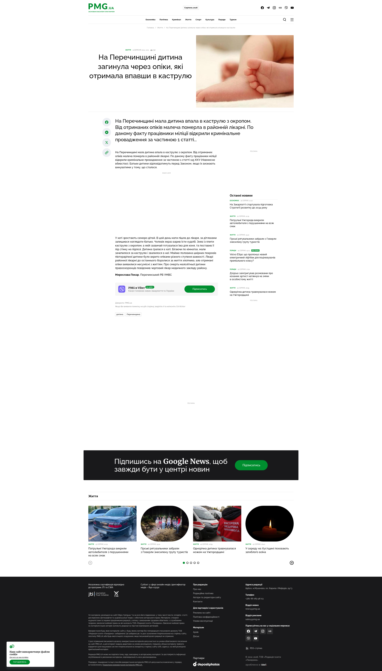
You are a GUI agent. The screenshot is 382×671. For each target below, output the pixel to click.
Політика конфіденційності (206, 617)
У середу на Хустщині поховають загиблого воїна (267, 550)
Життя (188, 19)
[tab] (184, 563)
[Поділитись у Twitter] (106, 142)
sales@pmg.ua (252, 619)
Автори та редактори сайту (207, 597)
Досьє (196, 636)
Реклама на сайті (201, 613)
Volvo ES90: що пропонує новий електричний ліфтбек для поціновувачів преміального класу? (252, 257)
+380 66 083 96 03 (254, 598)
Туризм (233, 19)
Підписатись (199, 289)
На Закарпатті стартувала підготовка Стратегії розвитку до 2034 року (251, 206)
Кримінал (176, 19)
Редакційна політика (203, 593)
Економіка (150, 19)
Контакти (197, 601)
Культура (209, 19)
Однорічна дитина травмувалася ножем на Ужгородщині (253, 293)
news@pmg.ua (252, 609)
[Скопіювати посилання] (106, 152)
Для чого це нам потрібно (19, 657)
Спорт (198, 19)
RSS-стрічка (256, 648)
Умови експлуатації (203, 621)
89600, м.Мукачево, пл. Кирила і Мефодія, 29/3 (268, 588)
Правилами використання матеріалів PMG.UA (123, 665)
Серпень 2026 (191, 8)
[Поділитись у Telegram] (106, 132)
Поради (221, 19)
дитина (119, 314)
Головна (150, 28)
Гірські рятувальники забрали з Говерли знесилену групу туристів (253, 240)
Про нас (197, 589)
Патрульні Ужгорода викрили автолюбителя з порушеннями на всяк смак (252, 223)
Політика (164, 19)
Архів (195, 632)
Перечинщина (133, 314)
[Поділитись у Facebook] (106, 122)
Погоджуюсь (19, 662)
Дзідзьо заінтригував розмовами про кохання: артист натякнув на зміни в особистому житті (251, 276)
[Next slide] (291, 563)
